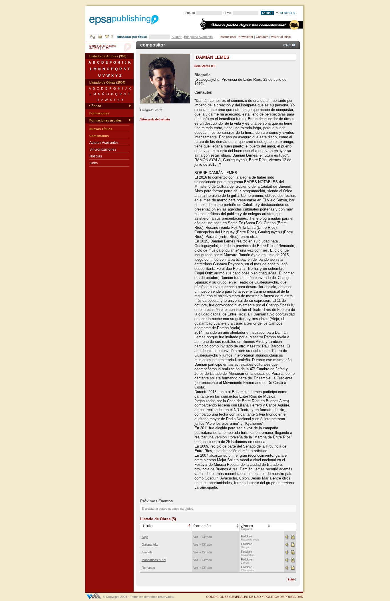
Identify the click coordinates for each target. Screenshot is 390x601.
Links (93, 163)
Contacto (262, 37)
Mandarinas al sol (154, 560)
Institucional (228, 37)
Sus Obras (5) (204, 65)
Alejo (145, 537)
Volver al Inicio (281, 37)
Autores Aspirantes (103, 143)
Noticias (95, 156)
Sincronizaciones (102, 149)
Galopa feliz (150, 544)
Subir (291, 579)
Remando (148, 567)
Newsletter (245, 37)
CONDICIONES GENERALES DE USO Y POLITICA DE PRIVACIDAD (254, 596)
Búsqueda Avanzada (198, 37)
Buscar (177, 37)
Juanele (147, 552)
